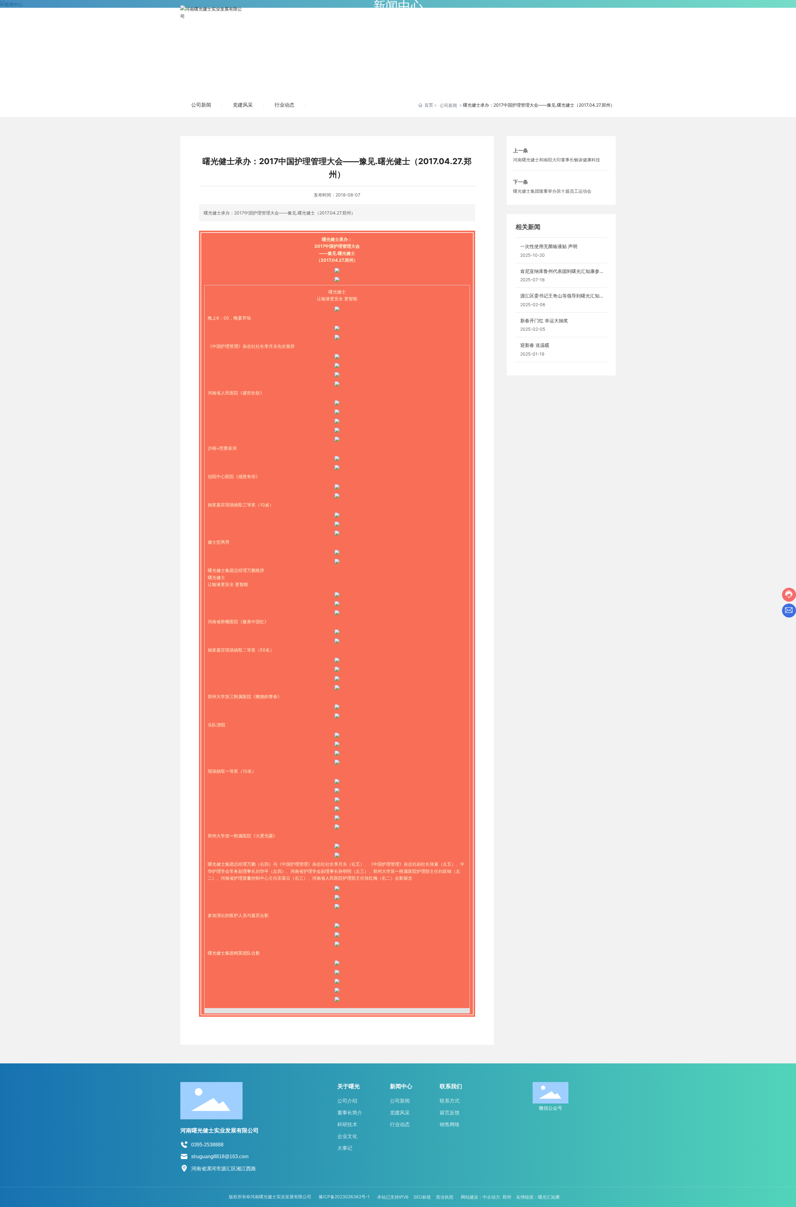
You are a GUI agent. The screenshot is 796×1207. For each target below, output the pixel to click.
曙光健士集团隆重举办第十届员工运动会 (552, 191)
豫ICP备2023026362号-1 (344, 1196)
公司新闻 (201, 105)
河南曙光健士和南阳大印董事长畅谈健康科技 (556, 159)
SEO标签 (422, 1197)
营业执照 (444, 1197)
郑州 (506, 1197)
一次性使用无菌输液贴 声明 (548, 246)
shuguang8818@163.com (219, 1156)
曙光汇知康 (549, 1197)
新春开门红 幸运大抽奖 (544, 321)
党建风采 (243, 105)
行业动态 (284, 105)
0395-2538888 (207, 1144)
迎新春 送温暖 (534, 345)
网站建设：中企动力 (480, 1197)
